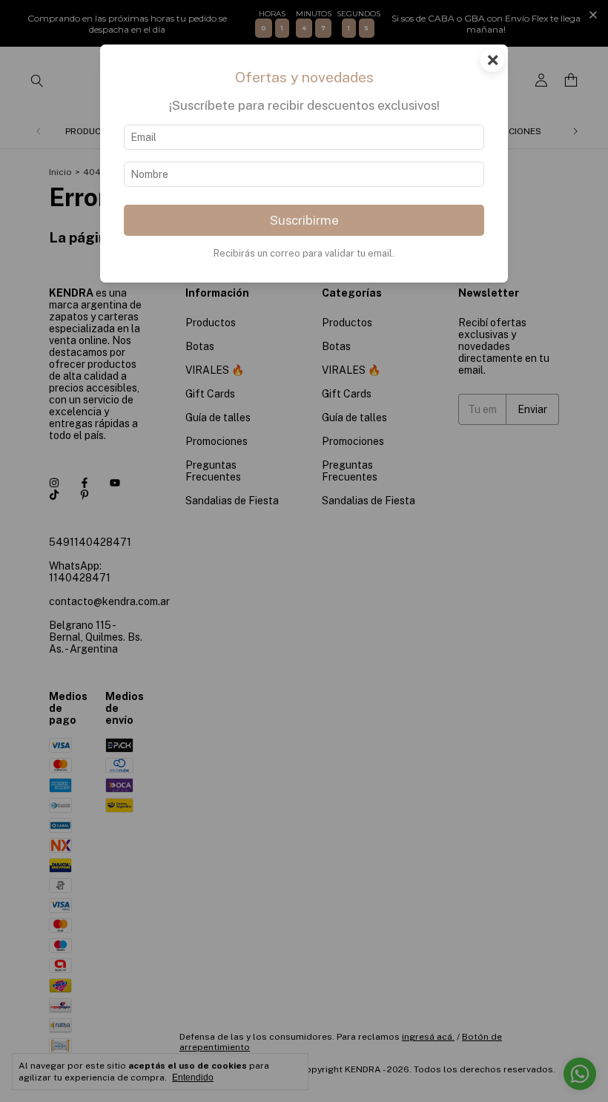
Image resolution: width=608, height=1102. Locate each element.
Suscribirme (304, 220)
